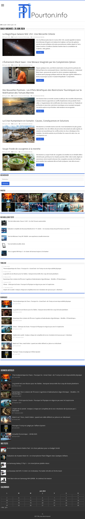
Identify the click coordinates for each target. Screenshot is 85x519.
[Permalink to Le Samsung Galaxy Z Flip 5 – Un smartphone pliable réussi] (3, 465)
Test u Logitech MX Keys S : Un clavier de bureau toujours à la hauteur (28, 251)
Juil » (6, 507)
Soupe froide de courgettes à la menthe (21, 149)
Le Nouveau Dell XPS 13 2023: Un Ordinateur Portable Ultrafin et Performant (34, 471)
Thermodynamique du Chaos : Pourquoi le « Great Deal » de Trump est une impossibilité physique (42, 301)
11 (18, 500)
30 (78, 505)
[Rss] (42, 514)
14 (54, 500)
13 (42, 500)
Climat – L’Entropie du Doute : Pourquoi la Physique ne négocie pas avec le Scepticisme (38, 326)
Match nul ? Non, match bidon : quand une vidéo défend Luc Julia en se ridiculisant (37, 343)
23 (78, 503)
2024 (8, 25)
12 (30, 500)
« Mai (2, 507)
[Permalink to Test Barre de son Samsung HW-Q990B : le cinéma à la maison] (3, 480)
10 (7, 500)
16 (78, 500)
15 (66, 500)
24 (7, 505)
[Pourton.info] (42, 10)
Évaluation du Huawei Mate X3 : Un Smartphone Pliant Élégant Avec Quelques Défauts (37, 456)
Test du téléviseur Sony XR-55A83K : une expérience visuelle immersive (28, 236)
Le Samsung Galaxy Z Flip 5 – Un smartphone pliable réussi (28, 463)
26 (30, 505)
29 (66, 505)
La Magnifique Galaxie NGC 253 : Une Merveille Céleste (28, 34)
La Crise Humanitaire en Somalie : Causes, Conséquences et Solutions (35, 121)
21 (54, 503)
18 (18, 503)
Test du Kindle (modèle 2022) (16, 244)
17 (7, 503)
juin (12, 25)
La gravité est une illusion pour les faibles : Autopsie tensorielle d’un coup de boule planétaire (40, 310)
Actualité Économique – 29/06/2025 (24, 434)
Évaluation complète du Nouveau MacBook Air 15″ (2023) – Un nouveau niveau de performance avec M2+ (39, 229)
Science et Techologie (23, 37)
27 (42, 505)
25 (18, 505)
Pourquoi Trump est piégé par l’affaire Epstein (26, 352)
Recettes (15, 152)
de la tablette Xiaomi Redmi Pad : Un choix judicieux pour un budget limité (33, 448)
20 (42, 503)
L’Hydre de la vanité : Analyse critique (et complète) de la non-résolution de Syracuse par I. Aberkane (42, 335)
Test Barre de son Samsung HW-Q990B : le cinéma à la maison (29, 478)
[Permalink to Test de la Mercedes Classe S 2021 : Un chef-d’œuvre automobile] (4, 223)
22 (66, 503)
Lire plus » (40, 52)
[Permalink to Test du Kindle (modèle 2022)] (4, 245)
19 (30, 503)
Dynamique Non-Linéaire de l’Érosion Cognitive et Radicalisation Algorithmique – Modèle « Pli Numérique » (44, 318)
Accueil (4, 25)
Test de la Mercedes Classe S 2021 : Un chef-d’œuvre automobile (27, 221)
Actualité (15, 37)
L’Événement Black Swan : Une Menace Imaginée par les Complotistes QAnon (38, 62)
